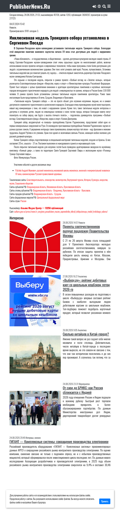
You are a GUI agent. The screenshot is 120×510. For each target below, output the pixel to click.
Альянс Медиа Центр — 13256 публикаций (42, 208)
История (87, 180)
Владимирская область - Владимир (47, 190)
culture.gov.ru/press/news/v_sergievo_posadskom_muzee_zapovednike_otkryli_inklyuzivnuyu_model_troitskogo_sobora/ (61, 211)
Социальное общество (24, 183)
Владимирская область (36, 187)
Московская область (55, 187)
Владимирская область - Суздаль (47, 194)
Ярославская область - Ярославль (76, 190)
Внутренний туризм (75, 180)
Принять (104, 501)
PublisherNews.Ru (30, 6)
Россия (23, 201)
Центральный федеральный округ (51, 197)
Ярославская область (72, 187)
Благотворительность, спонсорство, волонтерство (46, 180)
